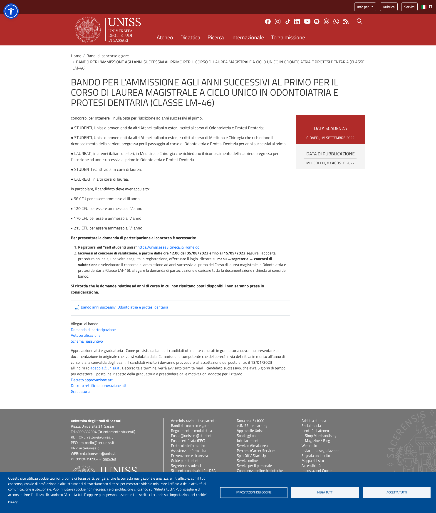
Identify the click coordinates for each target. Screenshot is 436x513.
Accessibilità (311, 465)
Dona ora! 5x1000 (250, 420)
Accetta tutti (396, 492)
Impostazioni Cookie (317, 470)
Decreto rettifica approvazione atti (99, 385)
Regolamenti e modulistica (191, 430)
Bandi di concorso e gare (108, 56)
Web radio (309, 445)
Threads (326, 21)
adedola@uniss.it (104, 368)
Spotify (317, 21)
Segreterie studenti (186, 465)
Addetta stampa (314, 420)
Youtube (307, 21)
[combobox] (427, 7)
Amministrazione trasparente (193, 420)
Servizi (409, 7)
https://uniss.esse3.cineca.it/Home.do (168, 247)
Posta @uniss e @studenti (192, 435)
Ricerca (216, 37)
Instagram (277, 21)
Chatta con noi (336, 21)
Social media (311, 425)
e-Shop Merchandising (319, 435)
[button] (11, 11)
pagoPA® (109, 459)
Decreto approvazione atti (92, 380)
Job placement (248, 440)
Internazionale (247, 37)
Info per (363, 7)
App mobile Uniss (250, 430)
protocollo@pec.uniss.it (96, 442)
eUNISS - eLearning (252, 425)
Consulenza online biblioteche (260, 470)
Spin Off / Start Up (251, 455)
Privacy (12, 502)
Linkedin (297, 21)
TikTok (288, 21)
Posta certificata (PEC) (188, 440)
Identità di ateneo (315, 430)
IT (430, 6)
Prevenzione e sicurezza (189, 455)
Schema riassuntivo (87, 341)
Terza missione (288, 37)
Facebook (268, 21)
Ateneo (165, 37)
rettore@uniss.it (100, 437)
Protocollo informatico (188, 445)
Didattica (190, 37)
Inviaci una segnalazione (320, 450)
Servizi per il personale (254, 465)
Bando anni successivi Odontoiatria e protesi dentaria (124, 307)
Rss (346, 21)
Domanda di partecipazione (93, 330)
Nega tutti (325, 492)
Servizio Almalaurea (252, 445)
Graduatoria (80, 391)
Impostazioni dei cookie (254, 492)
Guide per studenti (185, 460)
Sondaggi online (249, 435)
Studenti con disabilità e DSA (193, 470)
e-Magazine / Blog (316, 440)
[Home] (108, 29)
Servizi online (247, 460)
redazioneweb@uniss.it (98, 453)
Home (76, 56)
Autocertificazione (86, 335)
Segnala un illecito (316, 455)
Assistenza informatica (188, 450)
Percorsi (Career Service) (256, 450)
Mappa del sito (313, 460)
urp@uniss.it (89, 448)
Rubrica (389, 7)
